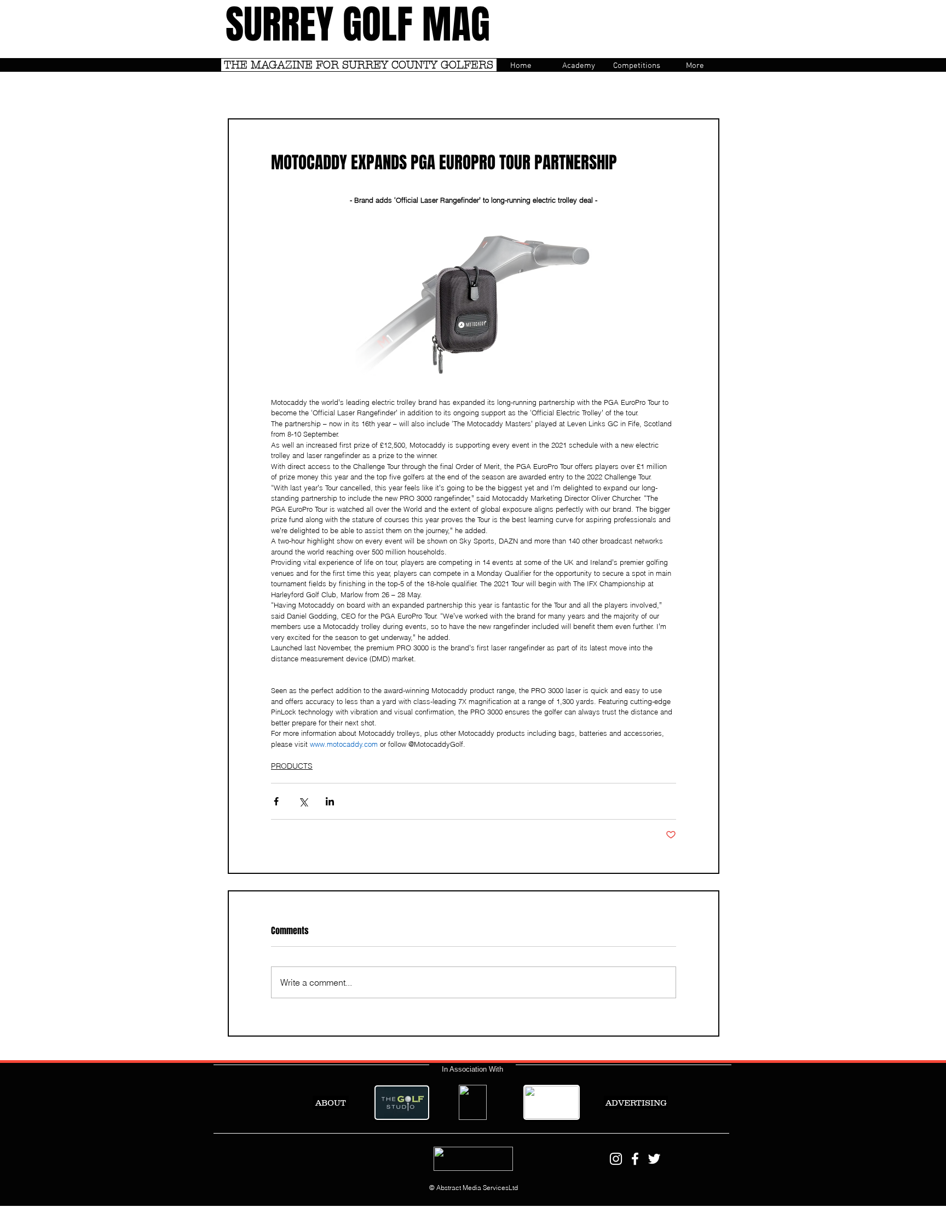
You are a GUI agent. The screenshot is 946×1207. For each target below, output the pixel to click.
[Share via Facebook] (276, 801)
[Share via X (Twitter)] (303, 801)
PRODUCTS (292, 766)
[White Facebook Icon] (635, 1159)
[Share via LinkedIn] (330, 801)
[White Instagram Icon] (616, 1159)
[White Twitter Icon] (654, 1159)
